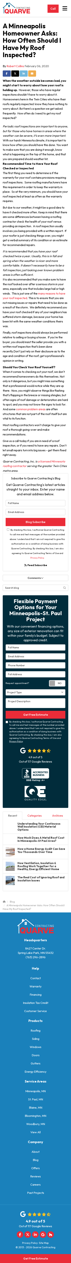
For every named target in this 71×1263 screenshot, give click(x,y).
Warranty (35, 986)
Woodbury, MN (35, 1124)
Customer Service (35, 1011)
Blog (35, 1160)
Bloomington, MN (35, 1116)
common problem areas (31, 409)
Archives (57, 815)
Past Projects (35, 1193)
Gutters (35, 1063)
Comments (34, 577)
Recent (12, 815)
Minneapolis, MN (35, 1091)
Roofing (35, 1030)
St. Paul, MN (35, 1099)
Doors (36, 1055)
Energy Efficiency (35, 1071)
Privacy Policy (37, 557)
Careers (35, 1184)
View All (35, 1132)
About (35, 1152)
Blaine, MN (35, 1107)
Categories (34, 815)
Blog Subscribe (35, 522)
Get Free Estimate (35, 1258)
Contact (35, 978)
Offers (35, 1168)
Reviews (35, 1176)
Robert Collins (15, 66)
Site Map (44, 1243)
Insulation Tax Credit (35, 1003)
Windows (35, 1047)
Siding (35, 1039)
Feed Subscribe (37, 565)
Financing (36, 994)
